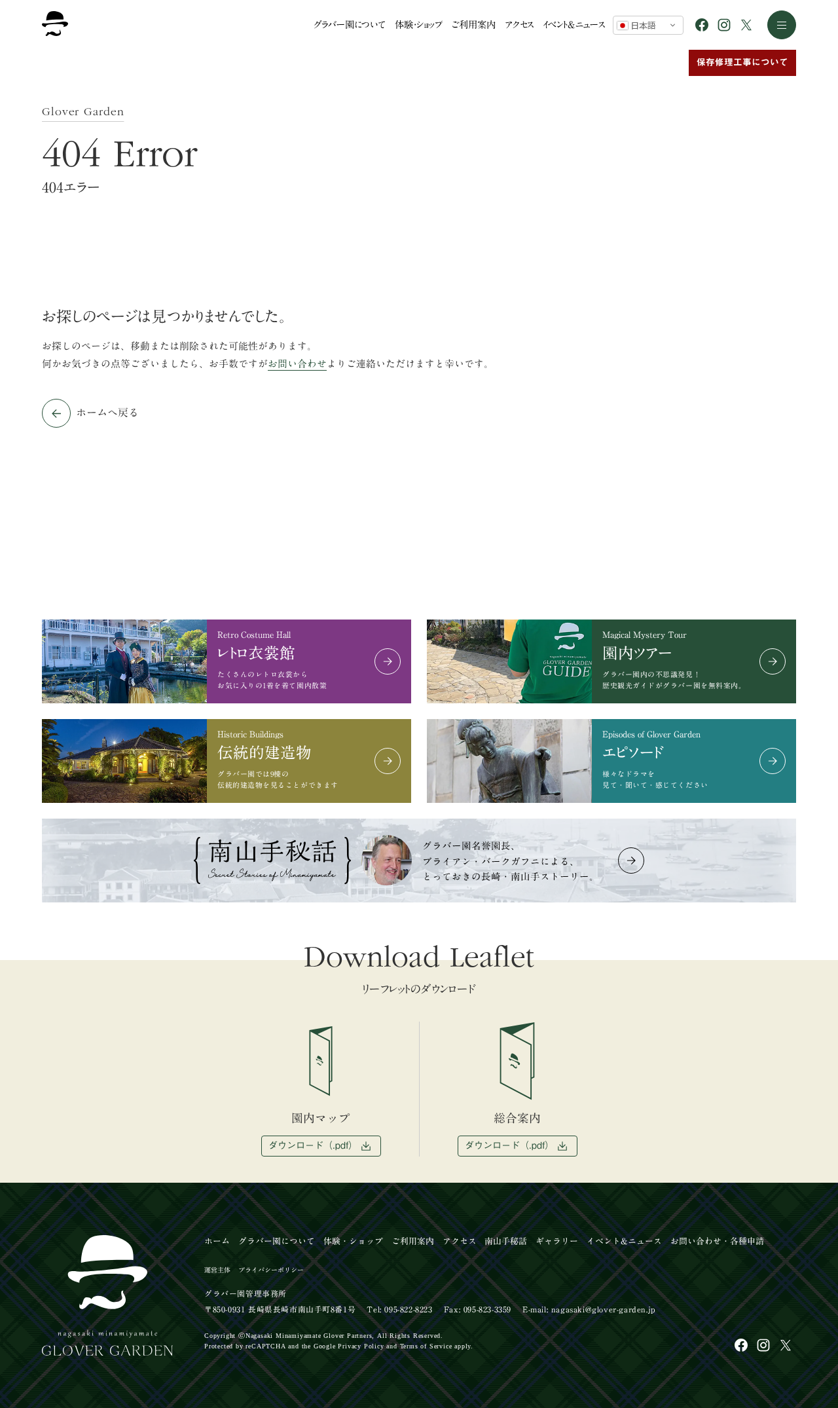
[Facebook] (701, 24)
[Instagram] (724, 24)
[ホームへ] (55, 25)
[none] (781, 1341)
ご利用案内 (474, 24)
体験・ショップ (419, 24)
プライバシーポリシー (271, 1270)
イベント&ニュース (574, 24)
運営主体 (217, 1270)
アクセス (519, 24)
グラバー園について (349, 24)
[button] (781, 24)
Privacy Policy (361, 1346)
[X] (746, 24)
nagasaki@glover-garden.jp (603, 1309)
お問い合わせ (297, 364)
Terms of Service (426, 1346)
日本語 (642, 24)
